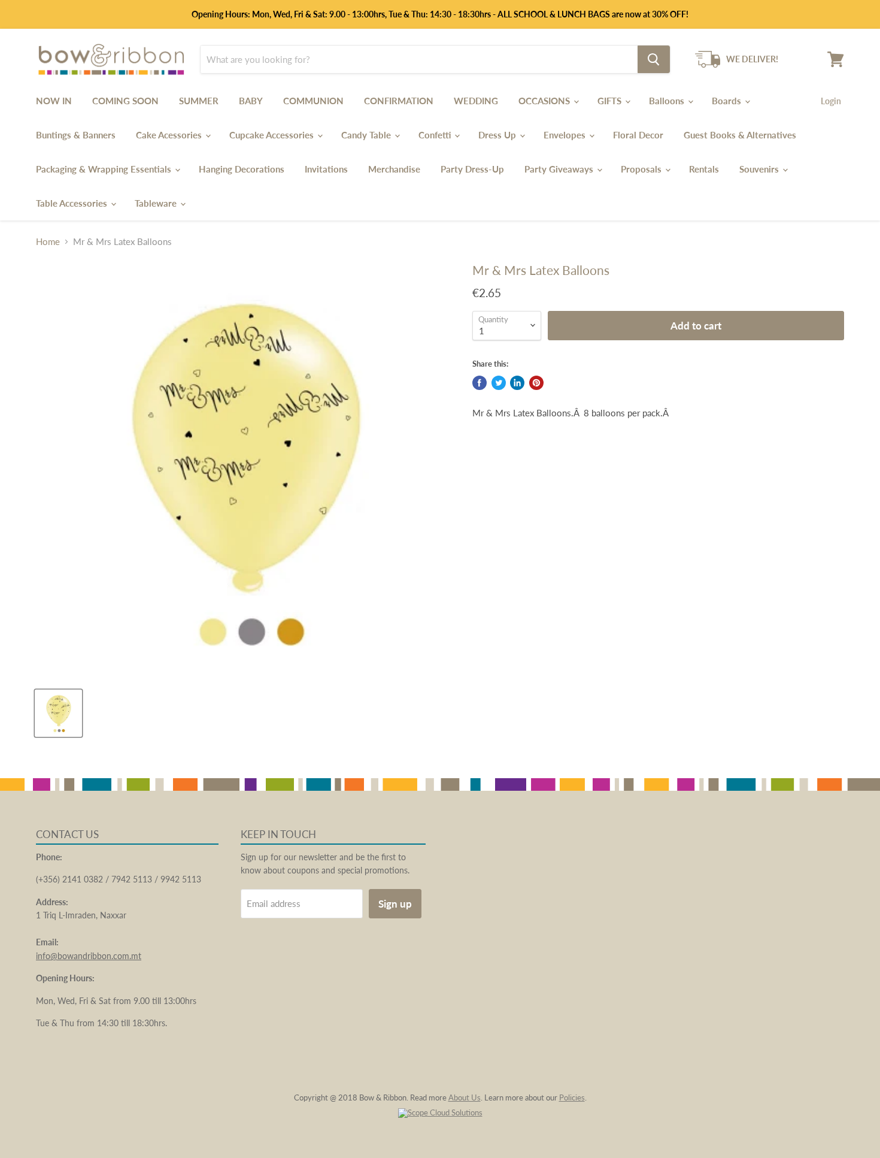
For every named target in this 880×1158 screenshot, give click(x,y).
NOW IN (54, 100)
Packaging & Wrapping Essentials (105, 169)
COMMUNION (313, 100)
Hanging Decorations (241, 169)
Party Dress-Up (472, 169)
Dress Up (498, 134)
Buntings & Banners (76, 134)
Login (831, 101)
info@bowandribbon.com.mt (88, 956)
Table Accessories (73, 203)
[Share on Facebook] (479, 383)
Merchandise (394, 169)
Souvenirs (760, 169)
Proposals (642, 169)
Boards (728, 100)
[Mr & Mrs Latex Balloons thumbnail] (58, 713)
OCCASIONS (545, 100)
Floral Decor (638, 134)
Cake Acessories (170, 134)
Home (48, 242)
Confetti (435, 134)
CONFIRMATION (398, 100)
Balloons (668, 100)
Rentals (704, 169)
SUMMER (199, 100)
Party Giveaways (560, 169)
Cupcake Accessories (272, 134)
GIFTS (610, 100)
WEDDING (476, 100)
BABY (251, 100)
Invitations (326, 169)
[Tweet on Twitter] (498, 383)
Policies (572, 1097)
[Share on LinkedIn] (517, 383)
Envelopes (566, 134)
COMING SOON (125, 100)
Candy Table (367, 134)
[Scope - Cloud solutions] (440, 1112)
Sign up (395, 903)
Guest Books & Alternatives (740, 134)
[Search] (654, 59)
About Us (464, 1097)
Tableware (157, 203)
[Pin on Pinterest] (536, 383)
